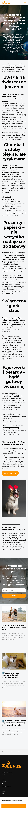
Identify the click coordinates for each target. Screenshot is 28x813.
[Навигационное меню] (25, 2)
